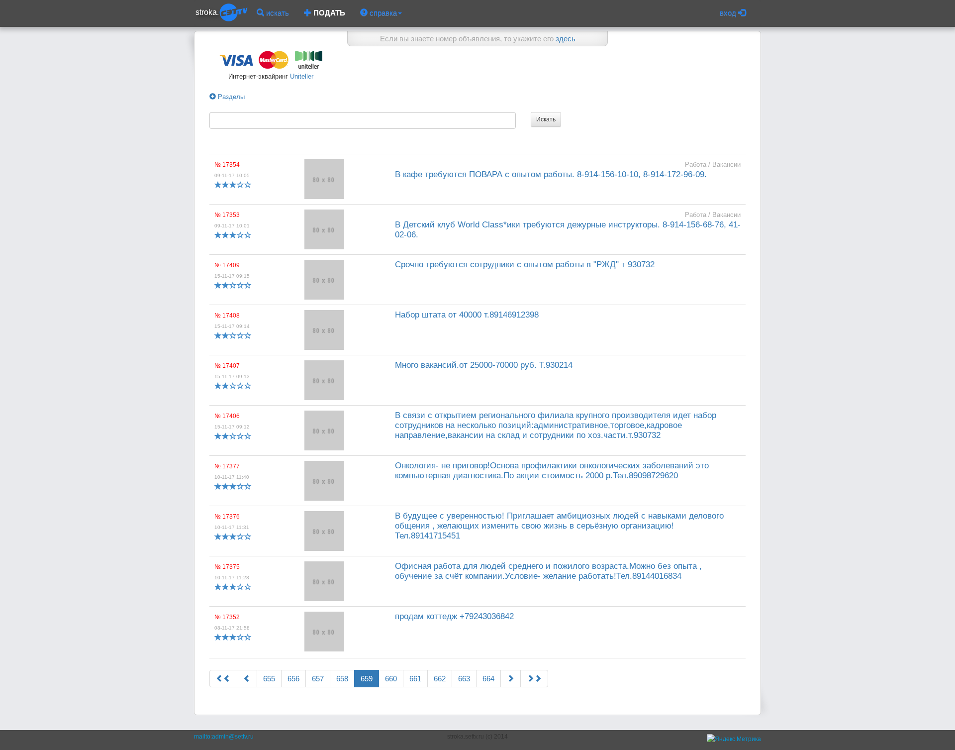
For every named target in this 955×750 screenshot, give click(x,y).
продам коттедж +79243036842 (454, 616)
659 (367, 678)
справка (382, 12)
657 (318, 678)
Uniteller (300, 76)
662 (440, 678)
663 (464, 678)
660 (391, 678)
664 (488, 678)
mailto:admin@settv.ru (224, 736)
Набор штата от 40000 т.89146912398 (467, 315)
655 (269, 678)
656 (293, 678)
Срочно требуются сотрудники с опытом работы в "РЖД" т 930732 (525, 264)
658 (342, 678)
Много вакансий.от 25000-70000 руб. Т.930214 (484, 365)
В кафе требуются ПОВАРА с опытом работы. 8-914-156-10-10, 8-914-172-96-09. (551, 174)
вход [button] (729, 12)
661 (415, 678)
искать (276, 12)
